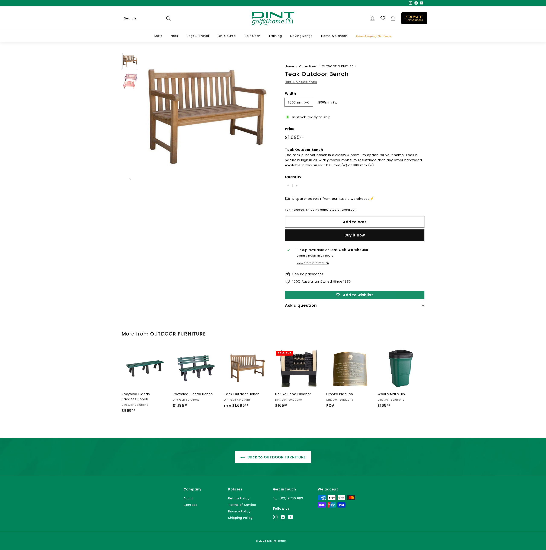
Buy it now (354, 235)
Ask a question (301, 305)
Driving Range (301, 36)
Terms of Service (242, 505)
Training (275, 36)
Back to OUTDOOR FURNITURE (276, 457)
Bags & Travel (198, 36)
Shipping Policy (240, 518)
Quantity (293, 176)
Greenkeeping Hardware (374, 36)
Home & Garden (334, 36)
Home (289, 66)
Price (290, 128)
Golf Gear (252, 36)
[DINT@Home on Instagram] (275, 516)
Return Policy (239, 498)
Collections (308, 66)
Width (290, 93)
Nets (174, 36)
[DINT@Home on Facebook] (283, 516)
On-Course (227, 36)
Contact (190, 505)
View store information (313, 263)
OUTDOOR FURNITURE (337, 66)
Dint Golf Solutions (301, 82)
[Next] (130, 177)
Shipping (312, 210)
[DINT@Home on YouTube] (290, 516)
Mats (158, 36)
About (188, 498)
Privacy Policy (239, 511)
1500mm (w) (299, 102)
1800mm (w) (328, 102)
